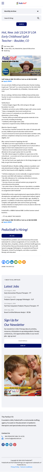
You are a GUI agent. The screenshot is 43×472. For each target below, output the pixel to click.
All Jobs (12, 236)
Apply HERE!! (7, 81)
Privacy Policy (15, 467)
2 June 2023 (7, 48)
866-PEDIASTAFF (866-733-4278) (14, 436)
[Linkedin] (12, 262)
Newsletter (18, 48)
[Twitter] (7, 262)
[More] (24, 262)
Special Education (29, 48)
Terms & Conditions (26, 467)
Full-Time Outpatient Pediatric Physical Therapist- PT (21, 306)
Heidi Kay (7, 51)
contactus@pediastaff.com (13, 438)
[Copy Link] (20, 262)
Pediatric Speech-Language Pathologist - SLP (19, 299)
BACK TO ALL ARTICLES (13, 280)
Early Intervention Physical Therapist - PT (17, 293)
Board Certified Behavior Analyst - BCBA (17, 312)
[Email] (16, 262)
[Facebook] (3, 262)
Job (13, 48)
